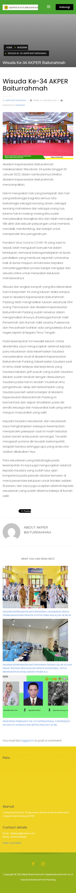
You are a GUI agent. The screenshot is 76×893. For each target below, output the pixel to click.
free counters (12, 843)
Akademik (20, 105)
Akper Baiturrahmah (16, 100)
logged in (27, 741)
